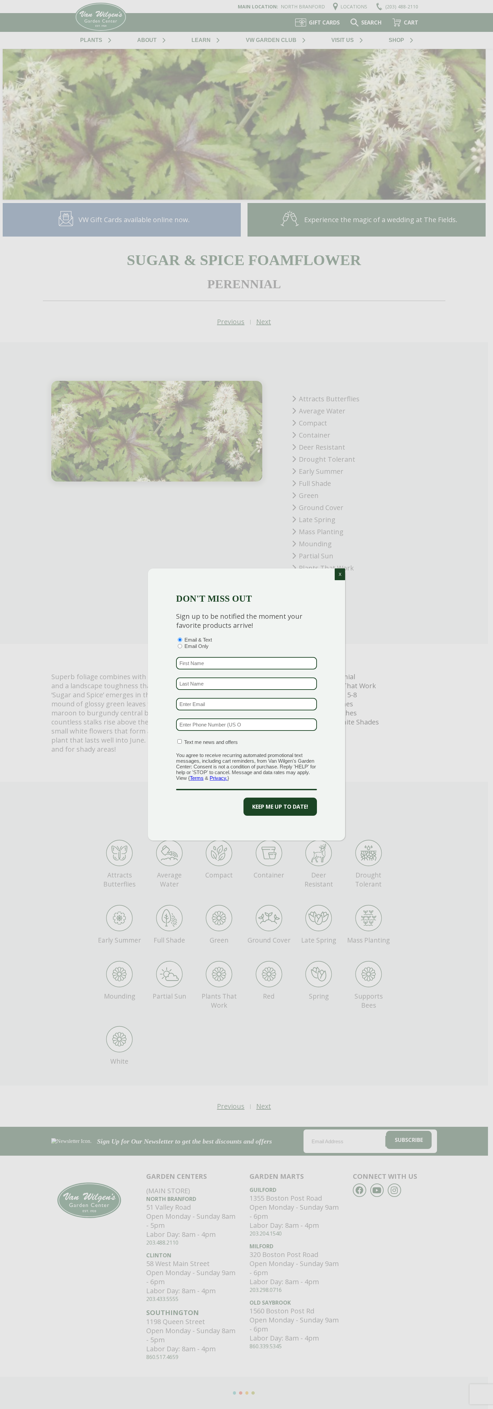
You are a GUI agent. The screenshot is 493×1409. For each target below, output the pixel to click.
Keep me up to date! (280, 806)
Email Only (196, 646)
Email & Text (198, 640)
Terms (197, 778)
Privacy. (218, 778)
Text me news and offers (211, 742)
